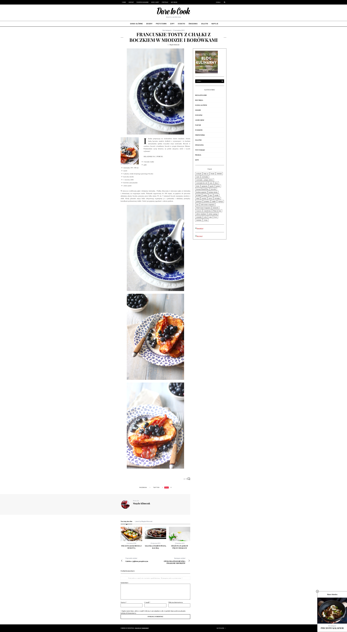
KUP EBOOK (174, 2)
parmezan (199, 201)
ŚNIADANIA (199, 145)
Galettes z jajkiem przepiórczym (137, 559)
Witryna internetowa (175, 602)
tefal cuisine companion (207, 204)
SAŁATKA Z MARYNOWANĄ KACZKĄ (155, 547)
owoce (210, 198)
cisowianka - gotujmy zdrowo (204, 180)
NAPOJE (198, 125)
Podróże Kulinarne (143, 2)
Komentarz (124, 583)
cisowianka (205, 177)
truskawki (215, 208)
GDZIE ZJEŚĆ (199, 120)
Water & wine (217, 211)
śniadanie (199, 220)
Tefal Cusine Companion (203, 208)
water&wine (207, 211)
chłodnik (219, 174)
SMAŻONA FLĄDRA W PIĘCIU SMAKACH (179, 547)
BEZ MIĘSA (199, 100)
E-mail (147, 602)
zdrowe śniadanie (201, 214)
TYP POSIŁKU (200, 150)
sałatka (214, 201)
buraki (212, 174)
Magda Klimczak (174, 45)
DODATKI (198, 115)
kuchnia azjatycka (201, 192)
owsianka (217, 198)
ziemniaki (199, 217)
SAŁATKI (198, 140)
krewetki (213, 189)
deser (216, 183)
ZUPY (197, 160)
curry (211, 183)
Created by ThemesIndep (142, 628)
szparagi (220, 201)
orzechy (204, 198)
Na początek (220, 628)
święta (205, 220)
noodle (216, 195)
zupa (210, 217)
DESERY (198, 110)
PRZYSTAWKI (200, 135)
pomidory (207, 201)
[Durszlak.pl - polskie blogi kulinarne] (199, 228)
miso (210, 195)
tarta (197, 204)
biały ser (206, 174)
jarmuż (218, 186)
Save (167, 487)
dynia (197, 186)
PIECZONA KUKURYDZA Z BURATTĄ (131, 547)
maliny (205, 195)
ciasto (197, 177)
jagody (212, 186)
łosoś (215, 217)
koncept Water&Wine (202, 189)
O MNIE (124, 2)
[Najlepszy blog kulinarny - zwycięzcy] (206, 73)
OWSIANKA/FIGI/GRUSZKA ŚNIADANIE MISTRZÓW (174, 560)
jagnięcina (204, 186)
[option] (131, 538)
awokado (198, 174)
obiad (197, 198)
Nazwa (123, 602)
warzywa (198, 211)
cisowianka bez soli (201, 183)
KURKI (198, 195)
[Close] (317, 591)
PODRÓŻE (199, 130)
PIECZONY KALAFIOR (332, 628)
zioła (205, 217)
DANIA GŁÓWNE (201, 105)
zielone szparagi (213, 214)
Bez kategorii (201, 95)
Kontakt (131, 2)
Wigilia (198, 155)
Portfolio (165, 2)
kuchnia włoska (213, 192)
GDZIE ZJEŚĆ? (155, 2)
